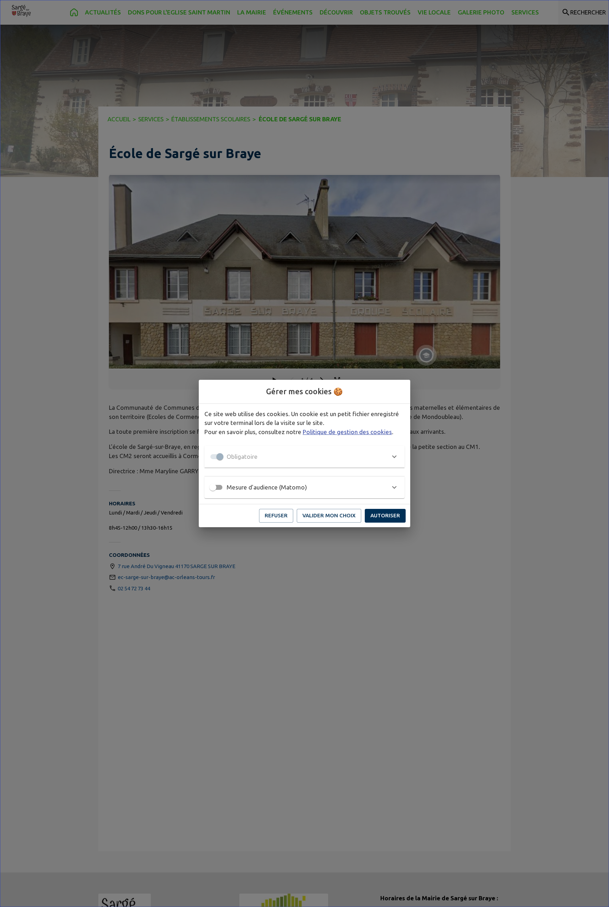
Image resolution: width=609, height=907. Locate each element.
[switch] (213, 487)
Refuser (276, 515)
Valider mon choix (329, 515)
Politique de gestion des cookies (347, 431)
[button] (304, 457)
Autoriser (385, 515)
